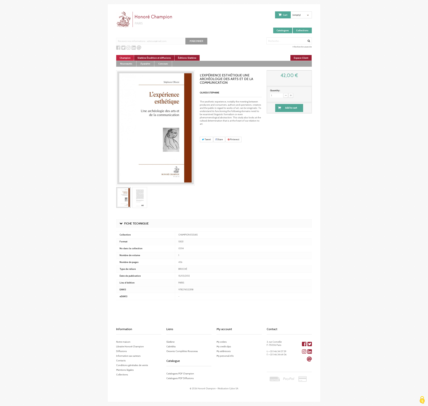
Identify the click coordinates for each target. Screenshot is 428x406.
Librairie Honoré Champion (130, 346)
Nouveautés (126, 63)
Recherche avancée (303, 47)
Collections (302, 30)
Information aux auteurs (128, 355)
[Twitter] (123, 48)
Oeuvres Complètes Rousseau (182, 351)
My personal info (225, 355)
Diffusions (121, 351)
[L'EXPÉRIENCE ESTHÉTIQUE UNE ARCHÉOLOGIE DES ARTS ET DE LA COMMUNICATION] (123, 197)
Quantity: (275, 90)
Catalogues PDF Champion (180, 373)
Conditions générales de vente (132, 365)
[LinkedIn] (134, 48)
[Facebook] (118, 48)
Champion (125, 57)
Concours (163, 63)
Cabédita (171, 346)
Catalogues (283, 30)
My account (224, 329)
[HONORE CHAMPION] (145, 19)
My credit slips (224, 346)
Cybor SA (233, 388)
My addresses (224, 351)
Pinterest (234, 139)
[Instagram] (128, 48)
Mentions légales (125, 369)
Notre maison (123, 341)
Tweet (207, 139)
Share (220, 139)
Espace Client (301, 57)
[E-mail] (139, 48)
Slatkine (170, 341)
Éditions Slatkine (187, 57)
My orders (222, 341)
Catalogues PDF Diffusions (180, 378)
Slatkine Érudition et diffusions (154, 57)
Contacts (121, 360)
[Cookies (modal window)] (422, 400)
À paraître (145, 63)
